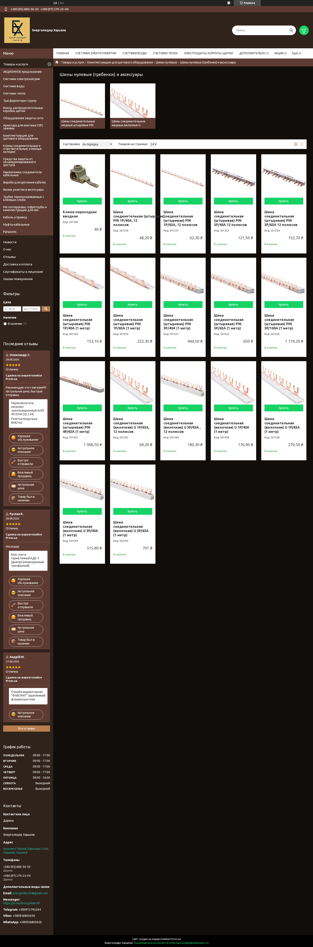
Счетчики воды (13, 86)
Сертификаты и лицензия (23, 271)
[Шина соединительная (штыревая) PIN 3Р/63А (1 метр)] (233, 280)
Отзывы (9, 257)
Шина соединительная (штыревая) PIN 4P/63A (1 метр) (77, 425)
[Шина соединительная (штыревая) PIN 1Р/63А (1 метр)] (132, 280)
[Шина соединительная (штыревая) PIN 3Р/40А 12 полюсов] (233, 177)
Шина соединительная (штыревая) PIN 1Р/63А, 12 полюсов (180, 218)
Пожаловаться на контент (150, 942)
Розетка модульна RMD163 (24, 420)
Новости (9, 242)
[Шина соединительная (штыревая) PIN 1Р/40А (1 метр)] (82, 280)
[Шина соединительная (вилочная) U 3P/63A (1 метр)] (132, 487)
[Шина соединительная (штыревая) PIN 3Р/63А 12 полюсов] (284, 177)
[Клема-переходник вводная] (82, 177)
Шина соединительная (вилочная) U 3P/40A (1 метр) (80, 528)
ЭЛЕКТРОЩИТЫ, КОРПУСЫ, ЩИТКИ (208, 53)
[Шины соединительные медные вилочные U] (132, 106)
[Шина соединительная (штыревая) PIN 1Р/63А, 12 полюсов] (183, 177)
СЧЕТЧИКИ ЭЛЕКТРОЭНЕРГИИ (95, 53)
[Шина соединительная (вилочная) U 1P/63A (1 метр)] (284, 383)
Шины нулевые (166, 62)
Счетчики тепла (14, 93)
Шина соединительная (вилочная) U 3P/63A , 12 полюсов (182, 425)
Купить (82, 201)
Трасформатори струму (19, 100)
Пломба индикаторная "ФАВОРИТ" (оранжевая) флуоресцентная (28, 695)
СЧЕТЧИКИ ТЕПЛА (165, 53)
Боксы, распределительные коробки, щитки (23, 109)
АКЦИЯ (279, 53)
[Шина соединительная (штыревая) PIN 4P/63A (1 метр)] (82, 383)
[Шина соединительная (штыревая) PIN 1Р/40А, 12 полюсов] (132, 177)
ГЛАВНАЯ (62, 53)
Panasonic (10, 231)
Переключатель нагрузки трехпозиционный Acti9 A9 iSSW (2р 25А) (27, 408)
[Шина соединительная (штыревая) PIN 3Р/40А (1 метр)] (183, 280)
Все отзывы (26, 728)
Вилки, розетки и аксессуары (23, 189)
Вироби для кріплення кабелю (24, 182)
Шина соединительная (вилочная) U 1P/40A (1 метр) (231, 425)
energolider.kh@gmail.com (30, 893)
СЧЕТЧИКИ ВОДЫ (135, 53)
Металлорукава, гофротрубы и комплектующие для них (25, 208)
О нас (7, 249)
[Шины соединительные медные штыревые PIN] (82, 106)
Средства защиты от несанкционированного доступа (19, 162)
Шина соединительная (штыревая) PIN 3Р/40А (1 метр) (178, 321)
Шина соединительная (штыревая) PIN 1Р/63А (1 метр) (128, 321)
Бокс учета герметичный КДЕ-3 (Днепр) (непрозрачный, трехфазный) (27, 560)
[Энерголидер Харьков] (17, 30)
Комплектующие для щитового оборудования (120, 62)
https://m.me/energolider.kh (21, 903)
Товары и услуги (72, 62)
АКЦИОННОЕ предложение (22, 71)
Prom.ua (176, 939)
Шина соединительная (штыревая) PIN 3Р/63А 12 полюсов (280, 218)
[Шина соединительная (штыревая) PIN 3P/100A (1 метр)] (284, 280)
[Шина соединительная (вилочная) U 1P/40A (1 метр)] (233, 383)
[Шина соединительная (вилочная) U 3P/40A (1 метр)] (82, 487)
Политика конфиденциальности (189, 942)
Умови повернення (18, 279)
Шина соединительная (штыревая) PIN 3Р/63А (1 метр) (229, 321)
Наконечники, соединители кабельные (22, 173)
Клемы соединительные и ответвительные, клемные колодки (22, 148)
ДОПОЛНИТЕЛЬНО (252, 53)
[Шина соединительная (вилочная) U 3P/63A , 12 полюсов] (183, 383)
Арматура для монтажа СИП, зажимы (23, 127)
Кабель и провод (15, 217)
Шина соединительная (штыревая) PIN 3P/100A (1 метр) (279, 321)
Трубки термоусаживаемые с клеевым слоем (23, 198)
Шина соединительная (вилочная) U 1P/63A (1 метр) (282, 425)
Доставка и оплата (17, 264)
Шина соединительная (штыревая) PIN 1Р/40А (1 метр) (77, 321)
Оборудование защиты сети (23, 118)
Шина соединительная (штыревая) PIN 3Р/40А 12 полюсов (230, 218)
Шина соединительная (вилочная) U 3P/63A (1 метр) (131, 528)
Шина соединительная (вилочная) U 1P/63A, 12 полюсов (131, 425)
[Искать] (291, 30)
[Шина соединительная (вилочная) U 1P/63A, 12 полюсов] (132, 383)
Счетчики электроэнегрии (21, 79)
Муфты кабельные (16, 224)
